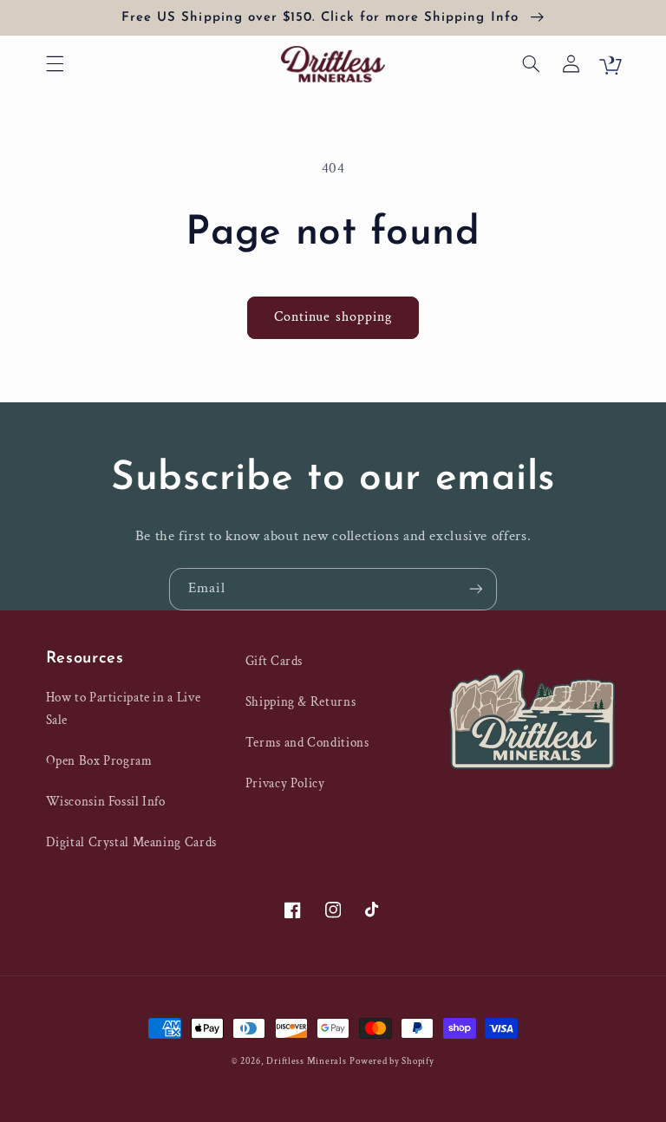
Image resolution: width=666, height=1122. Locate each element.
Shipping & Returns (300, 702)
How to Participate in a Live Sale (123, 708)
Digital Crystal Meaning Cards (131, 842)
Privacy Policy (285, 783)
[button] (55, 64)
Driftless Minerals (306, 1061)
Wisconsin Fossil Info (106, 801)
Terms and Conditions (307, 742)
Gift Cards (274, 661)
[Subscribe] (476, 589)
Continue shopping (333, 317)
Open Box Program (99, 761)
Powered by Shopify (391, 1061)
